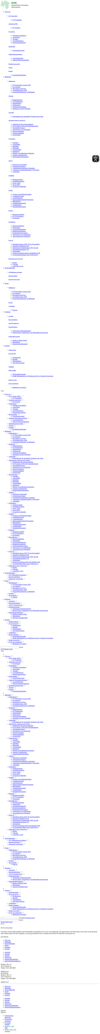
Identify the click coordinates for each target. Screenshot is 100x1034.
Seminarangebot (17, 179)
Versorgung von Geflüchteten (21, 234)
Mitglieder (8, 77)
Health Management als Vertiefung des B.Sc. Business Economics (32, 376)
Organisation (12, 31)
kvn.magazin (16, 87)
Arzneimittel (16, 144)
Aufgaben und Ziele (13, 23)
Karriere (7, 346)
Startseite (7, 952)
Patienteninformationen (14, 336)
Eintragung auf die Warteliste (21, 108)
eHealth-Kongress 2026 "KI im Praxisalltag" (26, 244)
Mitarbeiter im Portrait (19, 387)
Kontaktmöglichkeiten (19, 75)
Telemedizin (16, 251)
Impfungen (15, 151)
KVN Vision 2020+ (13, 16)
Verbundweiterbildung (19, 107)
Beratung (11, 210)
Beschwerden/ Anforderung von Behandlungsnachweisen (30, 332)
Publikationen (12, 81)
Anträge (10, 160)
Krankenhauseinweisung (20, 233)
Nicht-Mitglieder (10, 268)
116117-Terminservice (14, 323)
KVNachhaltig (17, 20)
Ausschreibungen (17, 58)
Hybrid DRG (16, 135)
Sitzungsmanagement (19, 42)
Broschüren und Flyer (19, 88)
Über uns (7, 12)
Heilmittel (15, 146)
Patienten (7, 312)
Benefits (15, 359)
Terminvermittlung (18, 133)
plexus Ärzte (16, 183)
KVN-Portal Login (6, 649)
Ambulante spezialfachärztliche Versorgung (25, 170)
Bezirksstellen (12, 46)
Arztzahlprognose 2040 (19, 90)
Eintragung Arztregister (19, 164)
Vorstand (15, 39)
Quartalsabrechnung (18, 128)
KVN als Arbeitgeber (13, 383)
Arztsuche (11, 316)
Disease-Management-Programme (22, 199)
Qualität (11, 190)
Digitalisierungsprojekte (14, 64)
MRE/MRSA (16, 201)
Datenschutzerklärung (11, 959)
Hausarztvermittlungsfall (20, 344)
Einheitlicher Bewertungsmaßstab (22, 124)
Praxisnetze (16, 218)
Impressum (8, 957)
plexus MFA (16, 185)
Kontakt (11, 71)
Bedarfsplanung (17, 100)
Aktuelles (15, 143)
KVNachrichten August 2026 (21, 85)
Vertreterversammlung (19, 35)
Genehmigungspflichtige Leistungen (23, 168)
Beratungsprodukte (18, 214)
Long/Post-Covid (17, 266)
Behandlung (16, 342)
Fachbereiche (16, 357)
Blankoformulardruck (19, 231)
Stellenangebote (12, 350)
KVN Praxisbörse (18, 216)
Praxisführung (12, 222)
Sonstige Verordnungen (19, 155)
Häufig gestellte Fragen (19, 340)
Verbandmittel (16, 150)
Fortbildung (11, 175)
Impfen (14, 262)
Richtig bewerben (13, 380)
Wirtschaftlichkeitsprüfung (20, 157)
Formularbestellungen (19, 229)
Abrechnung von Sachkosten (21, 129)
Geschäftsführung (17, 41)
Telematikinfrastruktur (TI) (20, 249)
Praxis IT (11, 240)
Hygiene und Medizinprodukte (21, 194)
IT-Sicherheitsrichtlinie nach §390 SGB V (25, 255)
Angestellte (11, 112)
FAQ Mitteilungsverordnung (15, 272)
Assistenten (16, 171)
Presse (7, 283)
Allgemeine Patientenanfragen (21, 331)
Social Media (12, 306)
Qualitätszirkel (16, 205)
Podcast (14, 310)
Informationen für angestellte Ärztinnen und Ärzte (27, 116)
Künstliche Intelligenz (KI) (20, 246)
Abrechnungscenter (18, 50)
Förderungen (16, 105)
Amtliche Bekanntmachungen (15, 54)
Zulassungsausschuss (18, 166)
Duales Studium (12, 370)
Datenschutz (16, 227)
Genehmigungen (17, 198)
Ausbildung (11, 366)
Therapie (15, 264)
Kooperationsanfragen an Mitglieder (23, 92)
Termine (10, 67)
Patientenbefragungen (19, 207)
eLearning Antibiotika (19, 186)
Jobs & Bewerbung (18, 363)
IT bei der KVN (12, 353)
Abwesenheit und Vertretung (21, 236)
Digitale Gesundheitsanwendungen (23, 153)
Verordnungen (12, 138)
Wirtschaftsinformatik (19, 374)
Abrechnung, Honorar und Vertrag (17, 120)
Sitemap (7, 956)
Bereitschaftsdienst (18, 226)
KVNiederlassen (17, 101)
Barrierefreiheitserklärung (12, 961)
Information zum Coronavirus (16, 258)
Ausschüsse (16, 37)
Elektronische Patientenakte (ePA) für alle (25, 248)
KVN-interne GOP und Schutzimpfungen (25, 126)
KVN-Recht (16, 28)
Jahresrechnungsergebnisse (20, 60)
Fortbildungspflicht (18, 181)
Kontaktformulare (13, 327)
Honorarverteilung (18, 131)
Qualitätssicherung (18, 196)
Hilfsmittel (15, 148)
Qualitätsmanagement (19, 203)
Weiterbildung (16, 103)
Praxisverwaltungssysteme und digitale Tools (26, 253)
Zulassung (11, 96)
